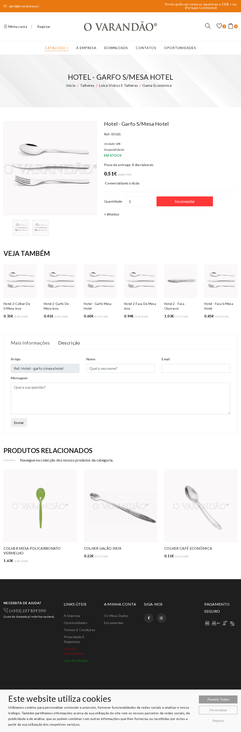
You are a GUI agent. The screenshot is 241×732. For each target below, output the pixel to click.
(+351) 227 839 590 (27, 610)
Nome (90, 359)
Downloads (116, 48)
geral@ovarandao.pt (23, 6)
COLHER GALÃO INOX (22, 548)
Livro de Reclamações (74, 651)
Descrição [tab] (69, 342)
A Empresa (86, 48)
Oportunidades (180, 48)
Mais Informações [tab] (30, 342)
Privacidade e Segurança (74, 639)
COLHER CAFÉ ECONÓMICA (108, 548)
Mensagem (19, 378)
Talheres (87, 85)
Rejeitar (218, 721)
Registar (43, 27)
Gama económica (157, 85)
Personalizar (218, 710)
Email (166, 359)
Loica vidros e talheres (118, 85)
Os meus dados (116, 616)
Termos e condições (79, 630)
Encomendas (114, 623)
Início (71, 85)
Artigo (16, 359)
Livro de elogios (76, 660)
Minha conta (17, 27)
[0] (219, 26)
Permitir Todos (218, 699)
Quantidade (113, 201)
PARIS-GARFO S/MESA (183, 548)
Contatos (146, 48)
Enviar (19, 422)
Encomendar (185, 201)
